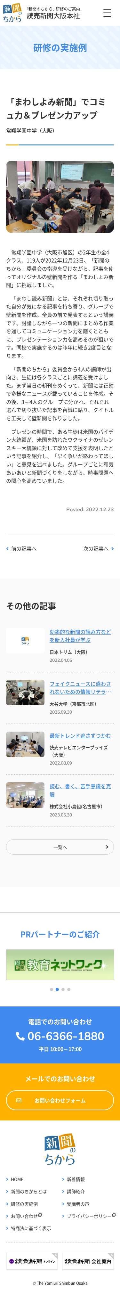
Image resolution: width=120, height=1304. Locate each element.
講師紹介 (76, 1191)
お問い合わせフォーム (60, 1100)
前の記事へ (24, 548)
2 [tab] (57, 989)
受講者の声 (78, 1204)
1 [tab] (51, 989)
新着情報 (76, 1179)
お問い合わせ (24, 1216)
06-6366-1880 (66, 1036)
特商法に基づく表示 (31, 1228)
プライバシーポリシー (89, 1216)
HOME (17, 1179)
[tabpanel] (60, 964)
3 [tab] (63, 989)
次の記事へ (96, 548)
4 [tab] (68, 989)
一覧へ (60, 847)
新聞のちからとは (29, 1191)
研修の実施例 (24, 1204)
